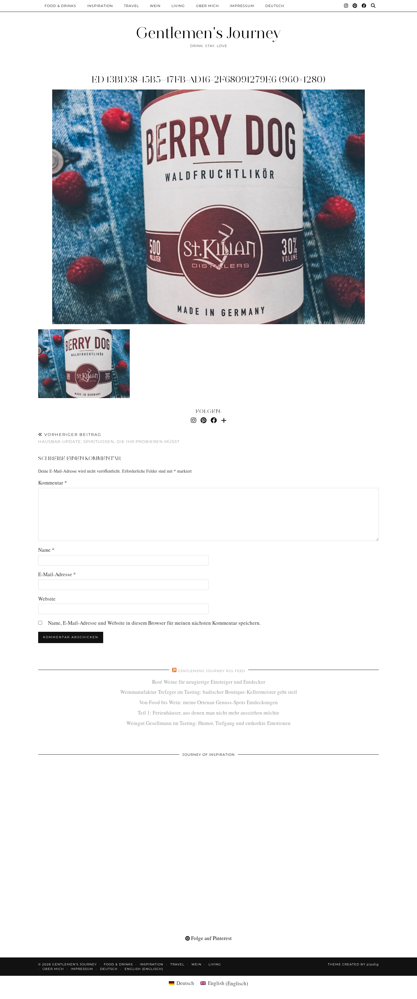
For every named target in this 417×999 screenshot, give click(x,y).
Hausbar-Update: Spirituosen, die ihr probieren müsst (108, 438)
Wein (155, 6)
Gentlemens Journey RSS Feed (211, 671)
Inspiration (100, 6)
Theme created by (353, 964)
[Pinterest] (355, 6)
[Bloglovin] (224, 420)
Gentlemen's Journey (208, 33)
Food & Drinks (60, 6)
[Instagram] (346, 6)
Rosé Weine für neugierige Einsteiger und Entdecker (208, 681)
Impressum (242, 6)
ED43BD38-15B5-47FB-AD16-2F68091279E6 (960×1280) (208, 79)
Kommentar (52, 482)
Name (46, 549)
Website (47, 598)
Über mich (207, 6)
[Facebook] (364, 6)
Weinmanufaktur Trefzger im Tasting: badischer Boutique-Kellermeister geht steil (208, 691)
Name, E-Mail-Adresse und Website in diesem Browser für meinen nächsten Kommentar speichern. (154, 622)
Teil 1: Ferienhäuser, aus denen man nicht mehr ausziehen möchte (208, 712)
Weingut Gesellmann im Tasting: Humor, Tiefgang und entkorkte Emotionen (208, 722)
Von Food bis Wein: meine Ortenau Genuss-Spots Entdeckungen (208, 702)
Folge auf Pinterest (211, 938)
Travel (131, 6)
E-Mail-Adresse (57, 574)
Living (178, 6)
